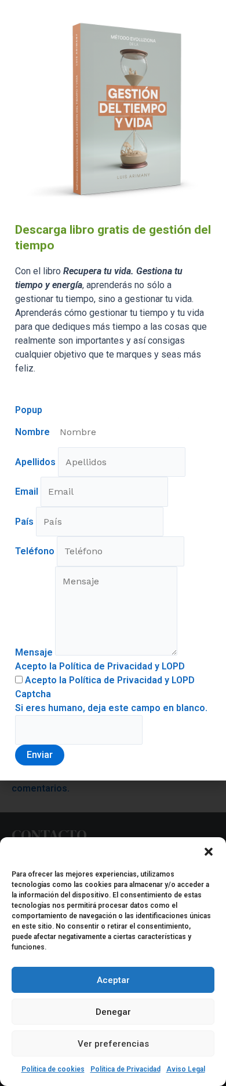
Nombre (33, 431)
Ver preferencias (113, 1044)
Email (28, 491)
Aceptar (113, 980)
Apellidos (36, 462)
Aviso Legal (185, 1069)
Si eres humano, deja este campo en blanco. (111, 707)
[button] (208, 851)
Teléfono (36, 551)
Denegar (113, 1012)
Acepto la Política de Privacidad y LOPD (100, 666)
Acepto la (109, 680)
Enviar (40, 754)
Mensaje (35, 652)
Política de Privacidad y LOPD (132, 680)
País (25, 521)
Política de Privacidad (125, 1069)
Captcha (33, 694)
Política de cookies (53, 1069)
